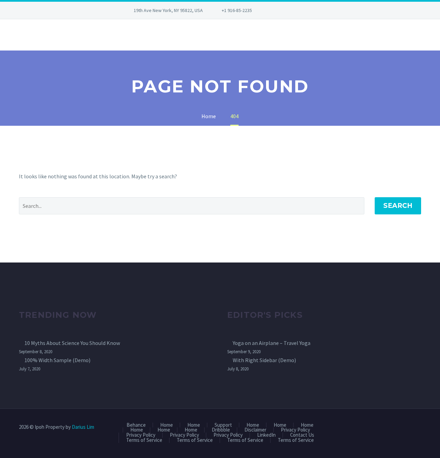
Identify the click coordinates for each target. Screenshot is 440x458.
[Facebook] (279, 10)
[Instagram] (300, 10)
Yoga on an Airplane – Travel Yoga (271, 342)
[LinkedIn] (290, 10)
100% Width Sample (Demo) (57, 360)
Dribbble (221, 430)
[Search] (19, 35)
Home (166, 425)
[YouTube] (310, 10)
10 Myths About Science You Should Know (72, 342)
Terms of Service (144, 440)
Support (223, 425)
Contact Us (302, 435)
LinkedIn (266, 435)
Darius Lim (83, 427)
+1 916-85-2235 (237, 10)
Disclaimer (255, 430)
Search (397, 206)
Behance (136, 425)
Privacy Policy (295, 430)
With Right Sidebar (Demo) (264, 360)
